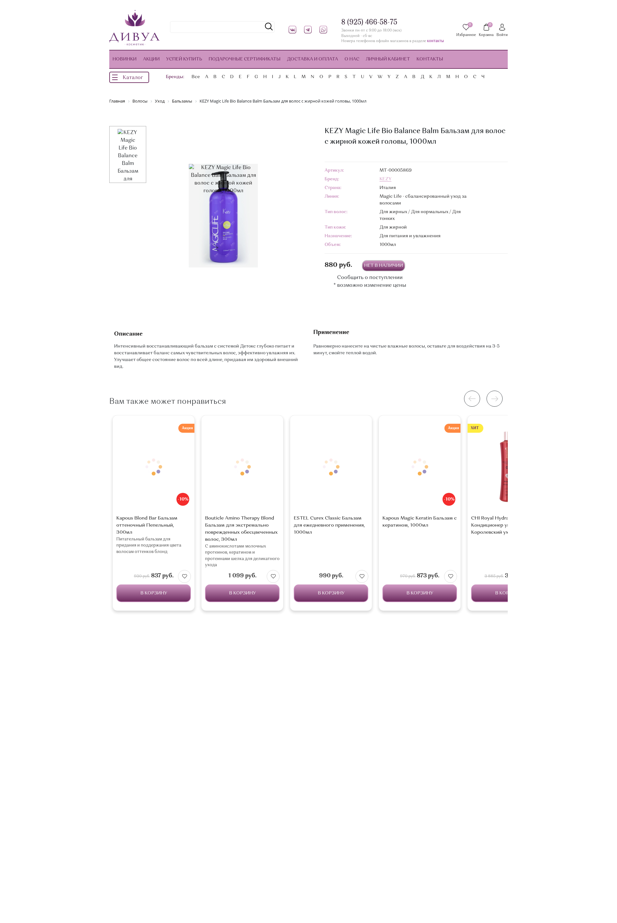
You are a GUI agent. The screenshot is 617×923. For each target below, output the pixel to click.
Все (196, 77)
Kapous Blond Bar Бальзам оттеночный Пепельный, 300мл (146, 525)
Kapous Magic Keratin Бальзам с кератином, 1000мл (419, 522)
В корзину (153, 593)
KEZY (385, 179)
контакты (435, 41)
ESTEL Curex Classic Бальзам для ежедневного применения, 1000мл (329, 525)
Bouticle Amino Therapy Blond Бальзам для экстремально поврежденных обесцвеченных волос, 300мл (241, 529)
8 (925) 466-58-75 (369, 22)
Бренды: (175, 77)
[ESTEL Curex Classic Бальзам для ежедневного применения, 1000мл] (331, 467)
